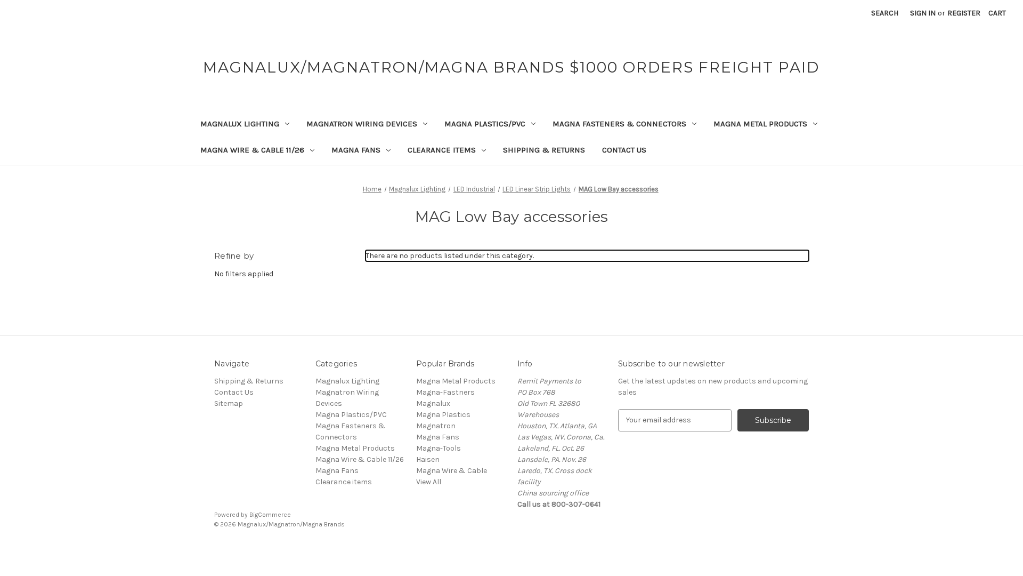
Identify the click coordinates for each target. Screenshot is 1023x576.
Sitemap (228, 403)
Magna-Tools (438, 448)
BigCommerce (270, 514)
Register (963, 13)
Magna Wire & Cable (451, 470)
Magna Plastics (443, 414)
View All (428, 481)
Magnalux (433, 403)
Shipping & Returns (544, 150)
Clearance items (442, 150)
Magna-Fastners (445, 392)
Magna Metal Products (760, 124)
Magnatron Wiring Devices (361, 124)
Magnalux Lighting (239, 124)
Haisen (428, 459)
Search (884, 13)
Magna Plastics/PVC (484, 124)
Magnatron (436, 425)
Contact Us (624, 150)
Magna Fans (355, 150)
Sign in (923, 13)
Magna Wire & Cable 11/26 (252, 150)
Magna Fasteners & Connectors (619, 124)
